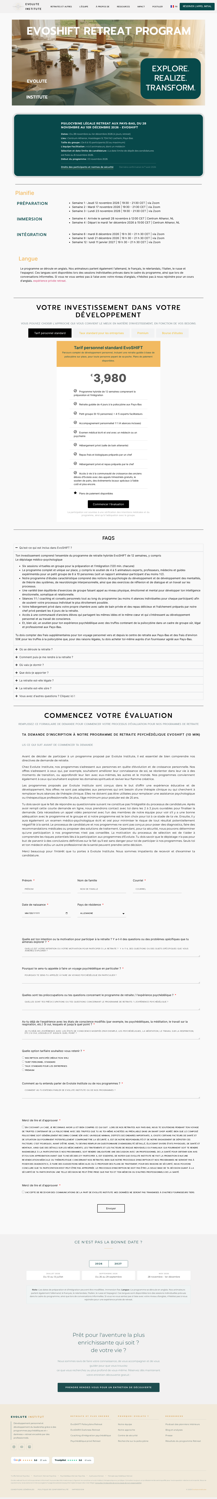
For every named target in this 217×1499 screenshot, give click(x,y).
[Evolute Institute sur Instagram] (14, 1447)
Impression (78, 1489)
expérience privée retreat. (49, 280)
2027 (118, 1263)
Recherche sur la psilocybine (133, 1441)
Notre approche (126, 1430)
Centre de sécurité (127, 1435)
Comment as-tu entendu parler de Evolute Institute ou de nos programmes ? (71, 1083)
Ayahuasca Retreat (96, 1476)
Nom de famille (87, 880)
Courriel (138, 880)
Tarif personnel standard (40, 1061)
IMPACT (141, 6)
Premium (29, 1070)
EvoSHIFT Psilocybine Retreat (86, 1424)
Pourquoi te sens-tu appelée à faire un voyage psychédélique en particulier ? (72, 968)
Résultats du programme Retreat (183, 1441)
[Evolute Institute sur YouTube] (22, 1447)
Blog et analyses (174, 1430)
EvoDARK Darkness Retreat (85, 1430)
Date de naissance (34, 904)
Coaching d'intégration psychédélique (91, 1435)
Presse (169, 1435)
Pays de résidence (89, 904)
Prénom (27, 880)
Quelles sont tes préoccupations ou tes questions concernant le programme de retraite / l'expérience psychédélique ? (98, 995)
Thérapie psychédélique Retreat (120, 1476)
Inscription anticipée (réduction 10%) (46, 1057)
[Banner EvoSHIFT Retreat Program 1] (108, 62)
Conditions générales (22, 1489)
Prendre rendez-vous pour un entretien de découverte (108, 1387)
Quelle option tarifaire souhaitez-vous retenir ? (52, 1051)
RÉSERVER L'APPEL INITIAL (197, 6)
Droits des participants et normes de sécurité (87, 167)
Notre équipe (125, 1424)
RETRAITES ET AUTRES (61, 6)
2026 (99, 1263)
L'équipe (84, 6)
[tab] (50, 333)
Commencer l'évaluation (108, 504)
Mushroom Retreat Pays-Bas (45, 1476)
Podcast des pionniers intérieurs (182, 1424)
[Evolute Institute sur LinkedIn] (29, 1447)
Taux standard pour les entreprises (46, 1065)
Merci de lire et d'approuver (40, 1120)
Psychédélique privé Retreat (86, 1441)
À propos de (102, 6)
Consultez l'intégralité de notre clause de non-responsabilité (118, 1483)
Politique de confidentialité (53, 1489)
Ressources (123, 6)
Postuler (157, 6)
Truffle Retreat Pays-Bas (20, 1476)
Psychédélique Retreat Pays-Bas (72, 1476)
